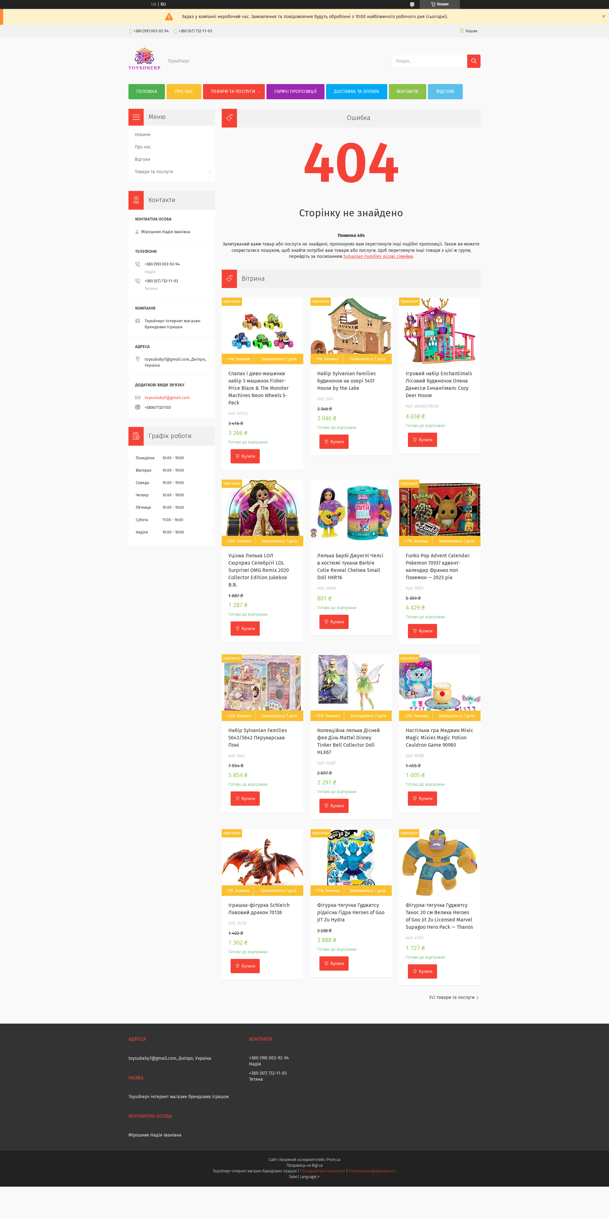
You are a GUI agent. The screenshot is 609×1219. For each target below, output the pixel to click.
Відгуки (445, 91)
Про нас (184, 91)
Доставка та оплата (356, 91)
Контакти (407, 91)
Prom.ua (333, 1160)
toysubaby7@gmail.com (167, 398)
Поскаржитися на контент (322, 1171)
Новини (142, 135)
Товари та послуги (233, 91)
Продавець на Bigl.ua (304, 1166)
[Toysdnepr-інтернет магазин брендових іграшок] (144, 71)
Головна (146, 91)
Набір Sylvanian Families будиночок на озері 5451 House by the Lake (346, 381)
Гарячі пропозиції (295, 91)
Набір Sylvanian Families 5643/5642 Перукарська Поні (257, 738)
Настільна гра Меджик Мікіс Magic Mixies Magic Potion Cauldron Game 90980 (439, 738)
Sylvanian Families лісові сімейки (378, 256)
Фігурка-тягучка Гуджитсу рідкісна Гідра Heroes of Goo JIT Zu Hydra (350, 912)
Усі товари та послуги (452, 997)
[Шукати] (474, 61)
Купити (248, 456)
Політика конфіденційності (372, 1171)
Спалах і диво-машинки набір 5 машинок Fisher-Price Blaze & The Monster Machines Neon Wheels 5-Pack (258, 388)
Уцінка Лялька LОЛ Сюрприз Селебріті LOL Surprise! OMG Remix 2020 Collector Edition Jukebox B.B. (258, 570)
